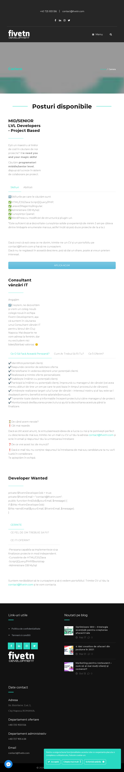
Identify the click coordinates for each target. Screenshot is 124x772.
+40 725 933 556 (17, 724)
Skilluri (15, 187)
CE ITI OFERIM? (20, 540)
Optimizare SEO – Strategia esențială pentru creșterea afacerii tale (92, 630)
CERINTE (16, 524)
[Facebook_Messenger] (8, 764)
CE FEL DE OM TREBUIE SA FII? (30, 532)
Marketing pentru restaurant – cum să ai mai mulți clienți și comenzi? (94, 666)
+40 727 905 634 (17, 738)
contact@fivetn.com (101, 435)
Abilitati (27, 187)
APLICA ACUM (62, 265)
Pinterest (64, 20)
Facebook (55, 20)
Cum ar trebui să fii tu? (69, 353)
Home (103, 69)
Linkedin (60, 20)
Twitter (69, 20)
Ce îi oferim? (96, 353)
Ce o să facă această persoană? (30, 353)
